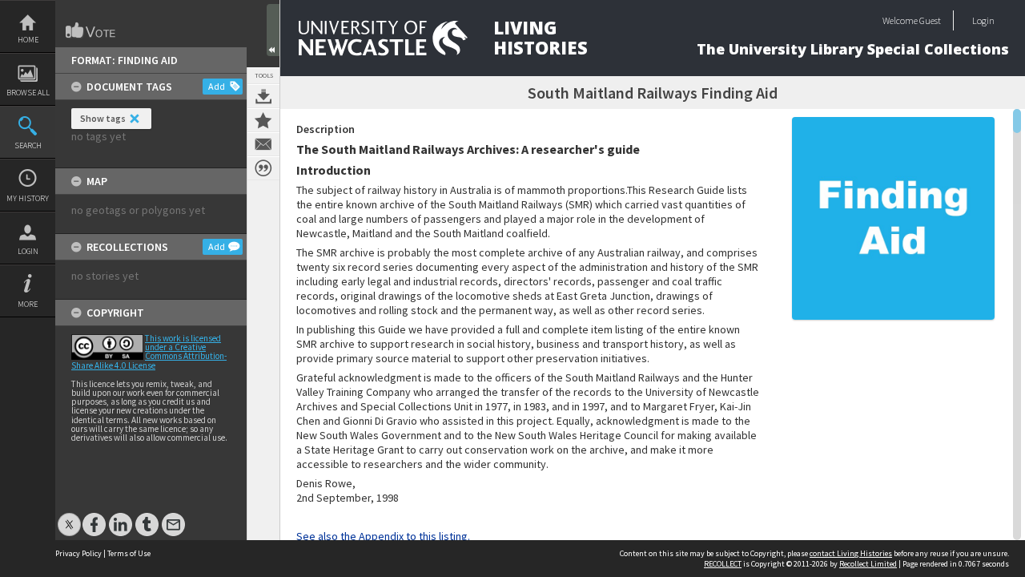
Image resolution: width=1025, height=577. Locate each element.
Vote (91, 30)
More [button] (28, 304)
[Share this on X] (69, 516)
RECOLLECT (723, 564)
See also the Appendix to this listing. (383, 536)
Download (263, 96)
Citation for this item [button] (263, 168)
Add (216, 86)
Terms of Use (129, 553)
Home (28, 39)
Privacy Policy (78, 553)
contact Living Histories (851, 553)
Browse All (28, 92)
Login (28, 251)
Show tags (103, 118)
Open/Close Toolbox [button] (273, 30)
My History (27, 198)
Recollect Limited (868, 564)
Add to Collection (263, 120)
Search (28, 145)
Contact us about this (263, 144)
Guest (930, 20)
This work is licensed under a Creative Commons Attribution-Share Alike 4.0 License (149, 352)
